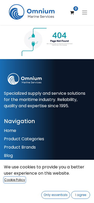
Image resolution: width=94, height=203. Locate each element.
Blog (8, 155)
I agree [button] (80, 195)
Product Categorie (23, 139)
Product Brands (20, 147)
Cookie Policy (14, 179)
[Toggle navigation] (84, 12)
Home (10, 131)
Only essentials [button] (56, 195)
